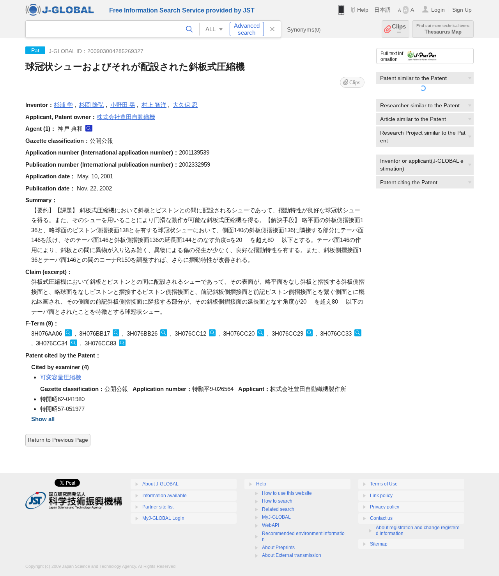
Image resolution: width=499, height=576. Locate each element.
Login (438, 10)
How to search (277, 501)
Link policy (381, 495)
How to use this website (287, 493)
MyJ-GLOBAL (276, 517)
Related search (278, 509)
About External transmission (291, 555)
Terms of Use (384, 484)
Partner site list (157, 507)
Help (362, 10)
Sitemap (379, 544)
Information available (164, 495)
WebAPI (270, 525)
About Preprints (278, 547)
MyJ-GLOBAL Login (163, 518)
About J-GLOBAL (160, 484)
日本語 (382, 10)
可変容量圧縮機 (60, 377)
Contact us (381, 518)
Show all (43, 419)
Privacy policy (384, 507)
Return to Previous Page (58, 440)
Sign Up (462, 10)
